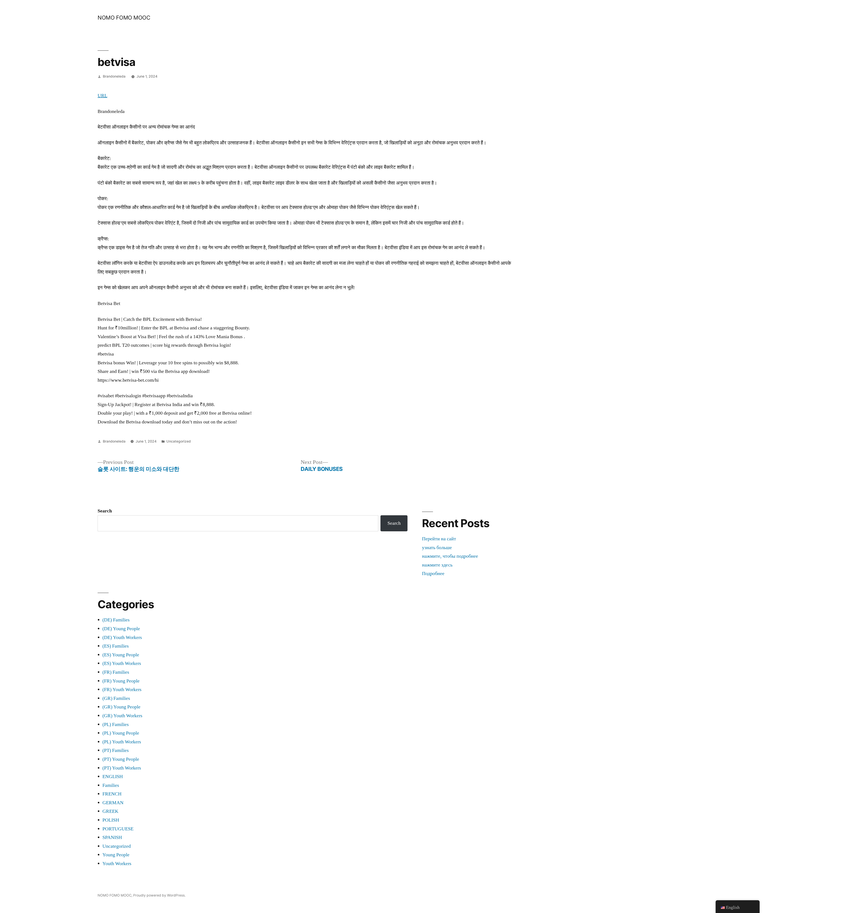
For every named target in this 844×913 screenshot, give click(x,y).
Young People (115, 855)
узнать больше (437, 548)
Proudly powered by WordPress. (159, 895)
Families (110, 785)
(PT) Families (115, 750)
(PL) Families (115, 724)
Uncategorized (178, 441)
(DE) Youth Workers (122, 637)
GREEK (110, 811)
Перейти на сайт (439, 539)
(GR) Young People (121, 707)
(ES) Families (115, 646)
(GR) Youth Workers (122, 716)
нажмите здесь (437, 565)
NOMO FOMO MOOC (124, 17)
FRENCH (112, 794)
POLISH (110, 820)
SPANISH (112, 837)
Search (105, 511)
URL (102, 96)
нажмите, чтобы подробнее (450, 556)
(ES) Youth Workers (121, 663)
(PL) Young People (120, 733)
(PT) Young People (120, 759)
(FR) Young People (121, 681)
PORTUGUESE (117, 829)
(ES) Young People (120, 655)
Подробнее (433, 573)
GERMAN (113, 803)
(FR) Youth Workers (122, 689)
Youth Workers (116, 863)
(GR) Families (116, 698)
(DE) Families (116, 620)
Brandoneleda (114, 76)
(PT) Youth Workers (121, 768)
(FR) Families (115, 672)
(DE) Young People (121, 629)
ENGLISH (112, 776)
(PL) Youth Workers (121, 742)
